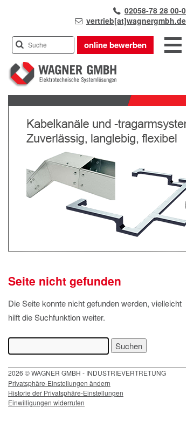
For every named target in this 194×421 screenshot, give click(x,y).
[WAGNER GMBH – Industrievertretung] (62, 84)
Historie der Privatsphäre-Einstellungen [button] (65, 392)
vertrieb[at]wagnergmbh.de (136, 20)
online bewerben (115, 45)
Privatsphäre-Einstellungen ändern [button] (59, 383)
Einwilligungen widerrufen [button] (46, 402)
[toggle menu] (173, 46)
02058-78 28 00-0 (155, 10)
